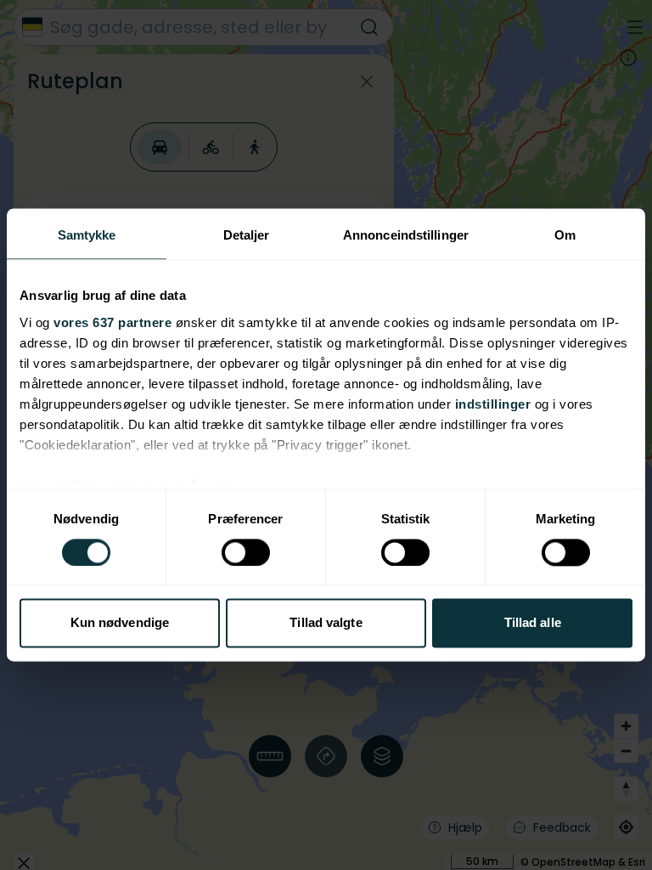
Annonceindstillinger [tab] (406, 235)
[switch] (246, 552)
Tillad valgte (325, 623)
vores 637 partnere (112, 322)
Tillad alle (532, 623)
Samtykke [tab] (87, 235)
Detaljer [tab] (246, 235)
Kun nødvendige (119, 623)
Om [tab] (565, 235)
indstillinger (493, 404)
